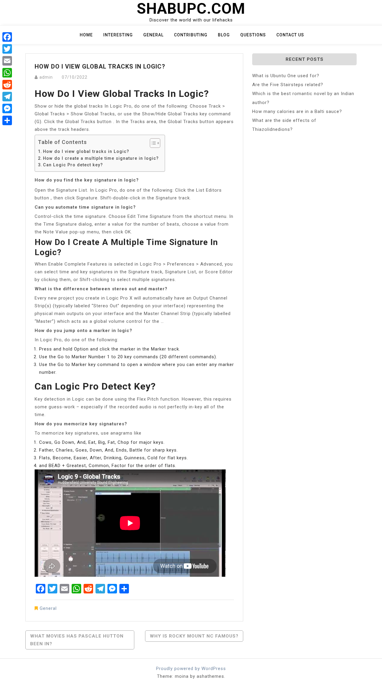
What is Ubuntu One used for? (285, 75)
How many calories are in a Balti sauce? (297, 111)
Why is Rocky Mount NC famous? (194, 636)
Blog (224, 34)
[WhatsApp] (7, 73)
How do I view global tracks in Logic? (86, 151)
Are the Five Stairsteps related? (287, 84)
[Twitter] (7, 49)
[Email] (7, 61)
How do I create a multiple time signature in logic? (101, 158)
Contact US (290, 34)
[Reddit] (7, 85)
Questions (253, 34)
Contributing (190, 34)
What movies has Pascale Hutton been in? (77, 639)
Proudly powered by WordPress (191, 668)
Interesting (118, 34)
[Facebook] (7, 37)
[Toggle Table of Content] (152, 143)
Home (86, 34)
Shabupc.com (191, 8)
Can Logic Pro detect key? (73, 164)
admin (46, 77)
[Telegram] (7, 97)
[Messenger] (7, 108)
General (153, 34)
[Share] (7, 120)
